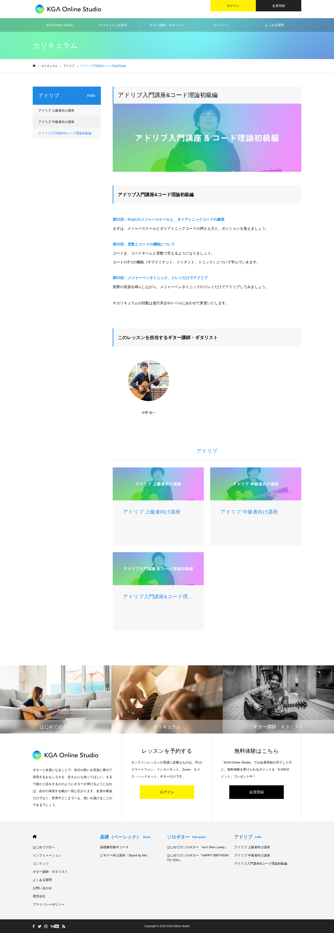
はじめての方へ (44, 847)
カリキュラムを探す (113, 25)
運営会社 (39, 896)
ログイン (233, 5)
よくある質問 (274, 25)
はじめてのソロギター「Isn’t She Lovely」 (197, 847)
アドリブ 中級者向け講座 (56, 122)
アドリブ (247, 836)
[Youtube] (55, 926)
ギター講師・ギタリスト (167, 25)
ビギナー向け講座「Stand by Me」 (125, 855)
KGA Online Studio (59, 25)
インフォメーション (47, 855)
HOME (35, 836)
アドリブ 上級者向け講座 (56, 110)
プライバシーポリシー (49, 904)
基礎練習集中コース (114, 847)
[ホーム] (34, 65)
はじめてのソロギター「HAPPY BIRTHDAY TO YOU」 (198, 857)
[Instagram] (45, 926)
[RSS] (63, 926)
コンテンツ (221, 25)
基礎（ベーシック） (125, 836)
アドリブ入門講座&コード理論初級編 (64, 133)
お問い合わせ (42, 888)
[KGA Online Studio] (68, 9)
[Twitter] (39, 926)
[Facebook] (33, 926)
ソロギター (186, 836)
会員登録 (278, 5)
